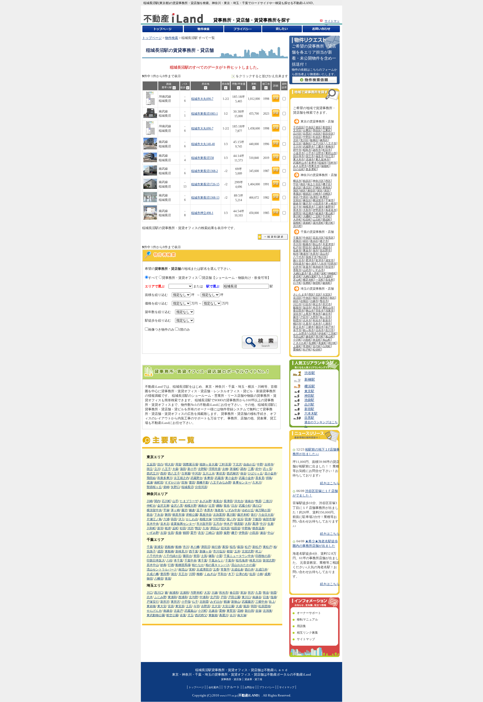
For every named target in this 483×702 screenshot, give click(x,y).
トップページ (152, 38)
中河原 (196, 473)
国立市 (310, 156)
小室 (219, 556)
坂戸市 (329, 326)
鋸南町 (327, 282)
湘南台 (202, 505)
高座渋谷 (205, 514)
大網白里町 (310, 276)
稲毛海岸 (242, 560)
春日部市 (298, 310)
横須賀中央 (154, 510)
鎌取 (212, 556)
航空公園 (172, 615)
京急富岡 (219, 514)
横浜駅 (309, 386)
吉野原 (205, 606)
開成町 (327, 219)
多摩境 (208, 478)
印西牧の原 (262, 556)
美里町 (322, 342)
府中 (258, 469)
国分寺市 (298, 156)
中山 (270, 533)
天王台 (182, 574)
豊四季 (164, 574)
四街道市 (298, 263)
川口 (150, 592)
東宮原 (179, 606)
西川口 (158, 592)
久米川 (256, 482)
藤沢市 (307, 203)
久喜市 (307, 323)
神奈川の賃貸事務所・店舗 (319, 175)
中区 (296, 184)
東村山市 (330, 153)
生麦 (270, 523)
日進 (266, 597)
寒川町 (297, 216)
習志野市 (325, 250)
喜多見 (259, 478)
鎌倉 (192, 510)
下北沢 (237, 464)
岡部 (254, 606)
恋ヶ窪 (267, 469)
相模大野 (190, 505)
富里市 (307, 266)
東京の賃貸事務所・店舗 (317, 121)
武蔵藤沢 (248, 601)
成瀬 (150, 482)
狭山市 (310, 310)
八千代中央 (154, 556)
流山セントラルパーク (162, 569)
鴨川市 (322, 256)
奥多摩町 (311, 169)
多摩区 (324, 196)
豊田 (192, 482)
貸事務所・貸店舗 (231, 679)
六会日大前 (265, 514)
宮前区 (297, 200)
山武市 (307, 270)
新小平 (191, 469)
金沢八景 (177, 505)
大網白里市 (300, 273)
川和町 (151, 528)
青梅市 (329, 146)
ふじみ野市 (300, 333)
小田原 (253, 533)
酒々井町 (313, 273)
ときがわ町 (300, 342)
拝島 (269, 478)
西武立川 (153, 473)
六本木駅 (310, 413)
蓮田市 (319, 326)
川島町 (307, 339)
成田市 (327, 247)
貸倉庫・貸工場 (253, 679)
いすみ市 (318, 270)
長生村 (329, 279)
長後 (178, 533)
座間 (219, 533)
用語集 (301, 626)
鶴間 (186, 533)
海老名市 (330, 209)
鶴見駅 (238, 523)
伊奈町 (322, 333)
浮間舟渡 (215, 469)
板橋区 (314, 140)
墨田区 (317, 130)
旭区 (296, 190)
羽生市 (319, 310)
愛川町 (329, 222)
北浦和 (184, 592)
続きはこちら (330, 483)
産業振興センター (183, 523)
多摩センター (242, 482)
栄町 (324, 273)
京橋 (225, 469)
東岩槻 (151, 606)
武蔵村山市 (300, 162)
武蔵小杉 (245, 505)
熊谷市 (324, 300)
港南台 (249, 501)
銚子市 (324, 240)
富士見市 (298, 326)
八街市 (322, 263)
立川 (157, 469)
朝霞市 (297, 320)
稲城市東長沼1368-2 (204, 171)
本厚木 (208, 510)
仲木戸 (228, 523)
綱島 (219, 505)
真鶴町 (307, 222)
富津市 (319, 260)
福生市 (319, 156)
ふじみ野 (160, 597)
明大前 (169, 464)
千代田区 (298, 127)
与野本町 (196, 592)
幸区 (296, 196)
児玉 (190, 615)
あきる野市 (300, 165)
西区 (328, 180)
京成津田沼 (204, 569)
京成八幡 (153, 574)
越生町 (310, 336)
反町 (175, 528)
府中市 (297, 149)
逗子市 (297, 206)
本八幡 (194, 547)
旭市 (315, 250)
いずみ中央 (232, 510)
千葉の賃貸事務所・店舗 (317, 232)
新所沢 (164, 601)
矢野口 (175, 487)
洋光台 (238, 501)
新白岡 (249, 610)
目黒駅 (309, 418)
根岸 (168, 528)
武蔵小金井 (246, 478)
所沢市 (327, 304)
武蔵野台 (196, 478)
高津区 (314, 196)
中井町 (327, 216)
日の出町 (298, 169)
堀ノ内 (231, 519)
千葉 (150, 547)
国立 (150, 469)
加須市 (307, 307)
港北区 (307, 187)
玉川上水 (209, 473)
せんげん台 (154, 610)
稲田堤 (235, 528)
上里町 (297, 346)
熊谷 (266, 592)
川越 (215, 592)
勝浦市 (304, 253)
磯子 (234, 533)
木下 (231, 574)
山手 (175, 501)
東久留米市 (322, 159)
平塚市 (329, 200)
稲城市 (322, 162)
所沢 (251, 592)
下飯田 (256, 519)
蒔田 (174, 519)
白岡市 (312, 333)
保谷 (243, 473)
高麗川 (223, 615)
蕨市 (296, 317)
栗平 (193, 533)
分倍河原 (201, 487)
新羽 (160, 528)
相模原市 (308, 206)
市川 (186, 547)
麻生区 (307, 200)
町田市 (327, 149)
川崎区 (327, 193)
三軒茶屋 (225, 464)
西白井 (249, 569)
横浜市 (297, 180)
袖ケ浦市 (311, 263)
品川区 (297, 133)
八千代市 (298, 256)
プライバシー (266, 687)
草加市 (317, 313)
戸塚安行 (153, 601)
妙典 (163, 565)
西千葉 (193, 551)
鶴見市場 (178, 514)
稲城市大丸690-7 (202, 99)
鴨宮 (198, 528)
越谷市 (327, 313)
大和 (248, 523)
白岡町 (327, 346)
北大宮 (216, 606)
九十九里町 (325, 276)
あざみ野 (205, 501)
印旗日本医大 (156, 560)
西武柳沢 (233, 473)
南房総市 (318, 266)
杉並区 (317, 136)
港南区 (327, 187)
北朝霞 (204, 601)
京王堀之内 (181, 478)
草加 (243, 592)
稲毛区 (329, 237)
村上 (258, 551)
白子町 (297, 282)
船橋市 (307, 244)
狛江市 (329, 156)
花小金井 (270, 473)
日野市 (319, 153)
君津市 (310, 260)
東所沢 (175, 601)
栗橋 (222, 610)
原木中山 (153, 565)
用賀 (178, 464)
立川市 (297, 146)
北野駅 (202, 469)
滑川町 (319, 336)
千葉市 (297, 237)
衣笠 (201, 533)
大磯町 (307, 216)
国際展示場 (190, 464)
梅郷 (199, 574)
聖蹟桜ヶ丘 (154, 487)
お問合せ (250, 687)
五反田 (151, 464)
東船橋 (169, 551)
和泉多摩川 (164, 478)
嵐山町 (329, 336)
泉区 (327, 190)
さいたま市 (300, 294)
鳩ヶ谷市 (325, 317)
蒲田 (183, 469)
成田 (160, 551)
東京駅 (309, 391)
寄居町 (307, 346)
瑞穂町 (325, 165)
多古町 (297, 276)
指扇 (273, 597)
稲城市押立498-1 (202, 213)
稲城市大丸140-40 (203, 144)
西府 (163, 473)
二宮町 (317, 216)
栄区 (320, 190)
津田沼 (205, 547)
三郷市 (310, 326)
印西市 (332, 263)
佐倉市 (297, 250)
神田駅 (309, 396)
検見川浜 (255, 560)
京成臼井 (261, 569)
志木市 (307, 320)
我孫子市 (311, 256)
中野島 (246, 528)
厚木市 (297, 209)
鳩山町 (327, 339)
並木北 (164, 523)
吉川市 (329, 330)
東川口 (246, 597)
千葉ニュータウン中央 (239, 556)
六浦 (166, 519)
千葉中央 (190, 560)
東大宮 (161, 606)
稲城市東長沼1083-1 (204, 113)
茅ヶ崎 (175, 510)
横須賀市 (318, 200)
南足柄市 (308, 213)
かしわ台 (192, 519)
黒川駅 (231, 514)
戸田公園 (234, 597)
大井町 (297, 219)
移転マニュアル (307, 619)
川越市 (314, 300)
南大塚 (241, 615)
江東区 (327, 130)
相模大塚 (205, 519)
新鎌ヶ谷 (205, 551)
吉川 (233, 615)
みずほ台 (216, 601)
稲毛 (233, 547)
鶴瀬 (227, 601)
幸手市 (297, 330)
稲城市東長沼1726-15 (205, 184)
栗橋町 (297, 349)
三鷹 (251, 469)
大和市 (307, 209)
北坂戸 (178, 610)
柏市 (296, 253)
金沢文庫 (163, 505)
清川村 (297, 226)
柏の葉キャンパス (218, 565)
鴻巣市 (329, 310)
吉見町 (317, 339)
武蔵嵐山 (190, 610)
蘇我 (240, 547)
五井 (237, 551)
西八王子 (174, 473)
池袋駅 (309, 400)
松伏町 (317, 349)
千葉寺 (229, 560)
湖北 (174, 574)
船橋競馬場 (182, 565)
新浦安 (158, 547)
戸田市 (304, 317)
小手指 (185, 601)
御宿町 (317, 282)
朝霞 (273, 592)
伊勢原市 (318, 209)
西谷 (150, 514)
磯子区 (327, 184)
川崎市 (317, 193)
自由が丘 (249, 464)
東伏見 (220, 473)
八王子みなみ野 (220, 482)
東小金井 (231, 478)
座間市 (297, 213)
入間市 (314, 317)
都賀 (230, 551)
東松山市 (328, 307)
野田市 (307, 247)
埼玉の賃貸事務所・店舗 (317, 288)
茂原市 (317, 247)
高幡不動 (202, 482)
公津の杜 (242, 574)
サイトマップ (306, 639)
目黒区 (307, 133)
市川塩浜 (219, 551)
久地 (206, 528)
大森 (175, 469)
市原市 (314, 253)
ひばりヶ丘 (255, 473)
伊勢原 (243, 533)
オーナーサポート (309, 613)
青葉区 (297, 193)
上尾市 (307, 313)
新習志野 (269, 560)
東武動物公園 (156, 615)
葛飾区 (307, 143)
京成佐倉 (237, 569)
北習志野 (248, 551)
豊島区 (327, 136)
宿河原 (225, 528)
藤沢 (184, 510)
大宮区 (327, 294)
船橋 (178, 547)
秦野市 (329, 206)
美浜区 (314, 240)
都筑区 (307, 193)
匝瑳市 (329, 266)
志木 (150, 597)
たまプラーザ (189, 501)
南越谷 (256, 597)
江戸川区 (318, 143)
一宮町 (319, 279)
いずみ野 (153, 533)
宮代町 (317, 346)
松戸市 (297, 247)
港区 (318, 127)
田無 (184, 482)
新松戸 (256, 547)
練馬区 (324, 140)
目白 (160, 464)
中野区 (307, 136)
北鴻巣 (267, 610)
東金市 (307, 250)
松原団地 (264, 606)
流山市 (324, 253)
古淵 (163, 533)
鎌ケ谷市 (298, 260)
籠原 (246, 606)
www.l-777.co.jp (228, 695)
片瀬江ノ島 (154, 519)
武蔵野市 (308, 146)
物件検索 (171, 38)
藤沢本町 (243, 514)
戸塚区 (317, 187)
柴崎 (166, 487)
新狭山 (235, 601)
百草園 (185, 473)
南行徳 (216, 547)
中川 (263, 523)
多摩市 (312, 162)
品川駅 (309, 404)
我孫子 (151, 551)
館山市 (317, 244)
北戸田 (214, 597)
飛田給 (151, 478)
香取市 (297, 270)
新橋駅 (309, 379)
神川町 (332, 342)
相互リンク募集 (307, 632)
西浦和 (182, 597)
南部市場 (269, 519)
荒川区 (304, 140)
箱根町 (297, 222)
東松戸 (267, 547)
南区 (303, 184)
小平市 (310, 153)
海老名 (219, 510)
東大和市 (298, 159)
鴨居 (258, 501)
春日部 (234, 592)
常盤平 (225, 569)
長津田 (228, 501)
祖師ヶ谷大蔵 (208, 464)
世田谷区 (328, 133)
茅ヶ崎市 (330, 203)
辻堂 (212, 505)
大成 (239, 606)
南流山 (182, 569)
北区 (296, 140)
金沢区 (297, 187)
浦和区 (324, 297)
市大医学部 (204, 523)
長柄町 (307, 282)
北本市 (317, 323)
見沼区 (297, 297)
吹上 (272, 601)
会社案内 (214, 687)
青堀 (168, 578)
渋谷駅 (309, 373)
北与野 (193, 597)
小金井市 (298, 153)
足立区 (297, 143)
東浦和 (172, 597)
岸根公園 (192, 514)
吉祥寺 (268, 464)
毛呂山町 (298, 336)
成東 (267, 574)
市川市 (297, 244)
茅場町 (234, 469)
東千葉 (202, 560)
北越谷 (213, 610)
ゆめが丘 (248, 510)
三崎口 (210, 533)
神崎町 (332, 273)
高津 (255, 523)
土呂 (189, 606)
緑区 (303, 190)
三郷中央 (261, 601)
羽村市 (332, 162)
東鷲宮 (231, 610)
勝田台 (187, 556)
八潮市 (327, 323)
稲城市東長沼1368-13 (205, 197)
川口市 (297, 304)
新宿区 (327, 127)
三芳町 (332, 333)
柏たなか (198, 565)
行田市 (307, 304)
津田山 (214, 528)
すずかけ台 (172, 482)
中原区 (304, 196)
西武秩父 (201, 615)
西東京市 (313, 165)
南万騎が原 (262, 510)
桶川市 (297, 323)
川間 (192, 574)
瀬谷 (263, 533)
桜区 (315, 297)
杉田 (183, 528)
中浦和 (204, 597)
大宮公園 (228, 606)
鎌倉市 (297, 203)
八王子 (166, 469)
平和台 (222, 574)
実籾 (192, 569)
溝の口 (256, 505)
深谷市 (297, 313)
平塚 (166, 510)
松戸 (248, 547)
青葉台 (217, 501)
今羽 (196, 606)
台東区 (307, 130)
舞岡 (168, 514)
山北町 (317, 219)
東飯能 (213, 615)
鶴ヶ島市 (308, 330)
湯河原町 (318, 222)
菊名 (227, 505)
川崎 (150, 501)
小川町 (202, 610)
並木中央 (153, 523)
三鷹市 (319, 146)
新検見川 (181, 551)
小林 (260, 574)
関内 (157, 501)
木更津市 (328, 244)
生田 (171, 533)
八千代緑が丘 (172, 556)
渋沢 (190, 528)
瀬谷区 (311, 190)
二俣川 (267, 501)
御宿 (150, 578)
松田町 (307, 219)
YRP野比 (219, 519)
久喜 (258, 592)
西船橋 (169, 547)
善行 (254, 514)
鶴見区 (307, 180)
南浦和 (173, 592)
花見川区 (318, 237)
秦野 (227, 533)
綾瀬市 (319, 213)
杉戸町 (307, 349)
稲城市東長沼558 (202, 158)
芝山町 (297, 279)
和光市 (223, 592)
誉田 (196, 556)
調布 (243, 469)
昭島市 (307, 149)
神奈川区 (318, 180)
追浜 (240, 519)
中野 (260, 464)
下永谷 (158, 514)
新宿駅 (309, 409)
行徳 (171, 565)
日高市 (319, 330)
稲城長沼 (187, 487)
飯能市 (297, 307)
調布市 (317, 149)
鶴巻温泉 (258, 528)
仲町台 (151, 505)
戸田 (224, 597)
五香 (216, 569)
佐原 (252, 574)
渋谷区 (297, 136)
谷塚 (258, 610)
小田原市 (318, 203)
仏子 (195, 601)
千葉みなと (216, 560)
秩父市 (317, 304)
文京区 (297, 130)
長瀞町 (312, 342)
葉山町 (329, 213)
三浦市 (319, 206)
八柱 (169, 560)
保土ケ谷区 (314, 184)
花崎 (240, 610)
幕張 (225, 547)
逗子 (199, 510)
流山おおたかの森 (243, 565)
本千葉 (178, 560)
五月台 (217, 523)
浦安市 (329, 260)
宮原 (171, 606)
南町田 (158, 482)
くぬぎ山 (210, 574)
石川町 (166, 501)
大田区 (317, 133)
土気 (204, 556)
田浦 (248, 519)
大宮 (207, 592)
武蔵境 (219, 478)
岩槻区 (304, 300)
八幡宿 (158, 578)
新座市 (327, 320)
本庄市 (317, 307)
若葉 (183, 615)
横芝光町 (308, 279)
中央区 (310, 127)
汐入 (181, 519)
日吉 (234, 505)
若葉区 (297, 240)
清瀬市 (310, 159)
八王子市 (330, 143)
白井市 (297, 266)
